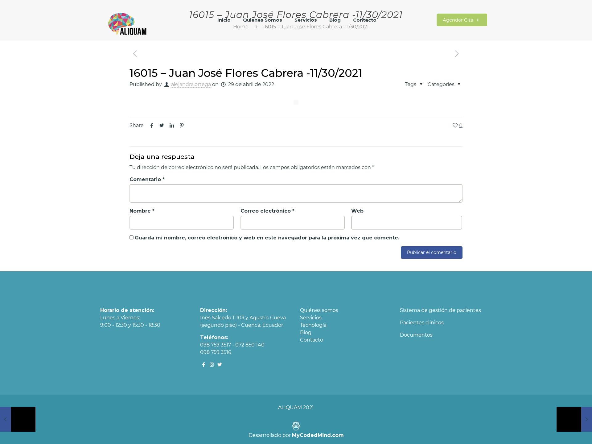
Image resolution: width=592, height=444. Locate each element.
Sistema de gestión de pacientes (440, 310)
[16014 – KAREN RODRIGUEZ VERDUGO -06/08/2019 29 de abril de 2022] (17, 419)
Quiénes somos (319, 310)
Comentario (147, 179)
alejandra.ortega (191, 84)
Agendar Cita (459, 20)
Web (357, 211)
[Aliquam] (127, 23)
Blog (305, 332)
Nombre (142, 211)
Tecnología (313, 325)
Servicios (311, 318)
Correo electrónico (267, 211)
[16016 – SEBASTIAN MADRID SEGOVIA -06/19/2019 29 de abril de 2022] (574, 419)
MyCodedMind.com (318, 435)
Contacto (311, 340)
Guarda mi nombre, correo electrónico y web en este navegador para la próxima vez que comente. (267, 238)
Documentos (416, 335)
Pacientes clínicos (422, 323)
